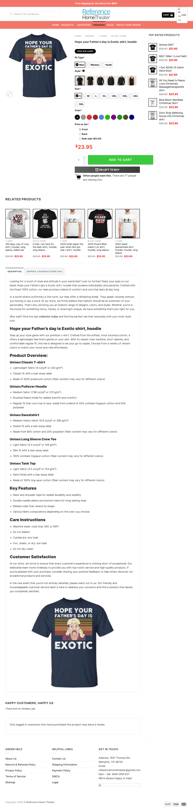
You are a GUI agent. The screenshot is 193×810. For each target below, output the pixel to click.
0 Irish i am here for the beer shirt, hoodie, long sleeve (45, 247)
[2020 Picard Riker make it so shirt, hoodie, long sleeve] (100, 223)
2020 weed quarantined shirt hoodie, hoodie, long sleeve (126, 248)
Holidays (67, 25)
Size (78, 88)
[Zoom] (9, 94)
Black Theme (118, 36)
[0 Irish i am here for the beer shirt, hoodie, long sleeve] (45, 223)
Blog (110, 25)
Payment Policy (61, 770)
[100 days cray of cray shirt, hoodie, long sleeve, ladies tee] (18, 223)
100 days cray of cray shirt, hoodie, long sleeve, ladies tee (17, 247)
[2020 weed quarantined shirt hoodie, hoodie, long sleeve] (127, 223)
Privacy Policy (13, 770)
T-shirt (103, 36)
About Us (10, 758)
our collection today (46, 316)
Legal (55, 782)
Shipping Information (64, 764)
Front (85, 129)
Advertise (84, 25)
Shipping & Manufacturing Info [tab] (44, 271)
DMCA (56, 776)
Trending (99, 25)
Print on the (82, 124)
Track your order (128, 25)
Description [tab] (14, 271)
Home (55, 25)
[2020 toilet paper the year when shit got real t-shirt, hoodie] (72, 223)
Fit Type (80, 57)
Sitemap (10, 782)
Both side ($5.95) (91, 138)
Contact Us (59, 758)
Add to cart (120, 159)
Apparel (90, 36)
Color (78, 110)
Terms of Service (15, 776)
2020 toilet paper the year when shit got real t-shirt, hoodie (71, 247)
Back (84, 134)
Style (79, 71)
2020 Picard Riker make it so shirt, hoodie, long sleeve (98, 247)
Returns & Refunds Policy (20, 764)
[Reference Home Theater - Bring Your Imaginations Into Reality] (96, 13)
